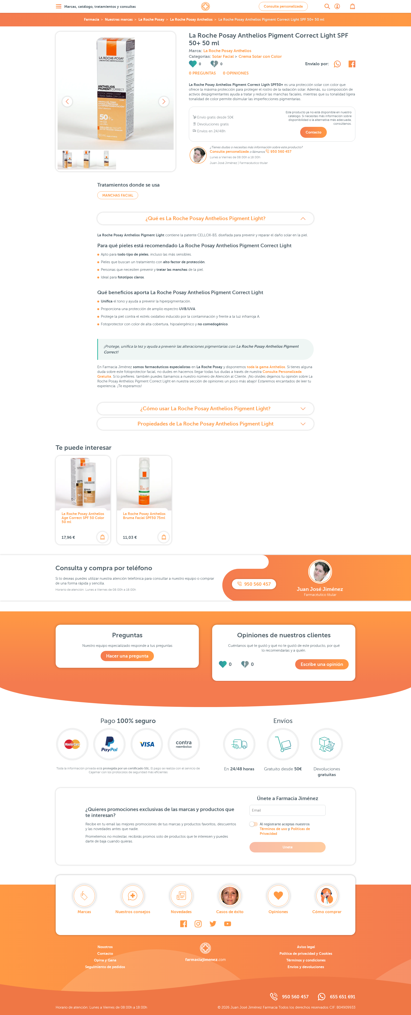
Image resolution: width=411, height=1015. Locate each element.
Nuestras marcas (119, 19)
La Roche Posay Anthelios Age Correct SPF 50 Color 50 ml (83, 518)
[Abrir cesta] (352, 6)
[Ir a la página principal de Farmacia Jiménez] (205, 6)
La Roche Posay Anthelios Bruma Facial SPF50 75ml (144, 516)
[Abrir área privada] (337, 6)
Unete (288, 847)
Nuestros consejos (132, 912)
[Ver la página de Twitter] (212, 923)
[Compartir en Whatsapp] (337, 65)
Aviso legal (306, 947)
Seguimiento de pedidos (105, 967)
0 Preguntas (202, 73)
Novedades (181, 912)
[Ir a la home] (205, 952)
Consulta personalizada (283, 6)
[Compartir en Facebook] (351, 65)
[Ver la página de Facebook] (183, 923)
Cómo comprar (327, 912)
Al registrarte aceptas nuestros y (285, 829)
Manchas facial (117, 195)
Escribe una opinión (322, 664)
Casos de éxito (230, 912)
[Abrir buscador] (327, 6)
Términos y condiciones (306, 960)
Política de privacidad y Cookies (305, 953)
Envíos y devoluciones (306, 967)
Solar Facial (223, 56)
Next (164, 102)
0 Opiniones (236, 73)
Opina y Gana (105, 960)
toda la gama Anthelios (266, 367)
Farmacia (91, 19)
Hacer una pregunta (127, 656)
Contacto (313, 132)
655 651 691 (342, 996)
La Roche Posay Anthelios (191, 19)
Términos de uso (273, 829)
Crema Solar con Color (260, 56)
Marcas (84, 912)
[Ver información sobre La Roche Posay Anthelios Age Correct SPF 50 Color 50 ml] (83, 483)
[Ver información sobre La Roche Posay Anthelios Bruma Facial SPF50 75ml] (144, 483)
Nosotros (105, 947)
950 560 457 (280, 151)
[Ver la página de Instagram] (198, 923)
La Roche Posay (151, 19)
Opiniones (278, 912)
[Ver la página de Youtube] (227, 923)
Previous (67, 102)
